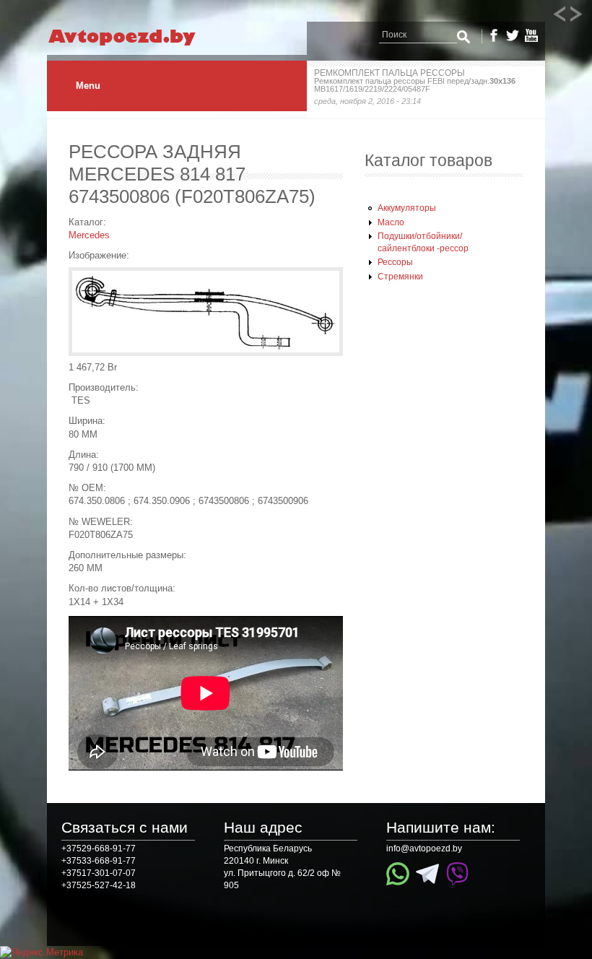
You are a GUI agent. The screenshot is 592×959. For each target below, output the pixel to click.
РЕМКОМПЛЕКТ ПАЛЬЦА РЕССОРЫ (389, 73)
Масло (391, 222)
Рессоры (395, 262)
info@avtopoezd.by (424, 848)
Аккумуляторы (407, 208)
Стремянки (400, 277)
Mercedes (89, 235)
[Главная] (135, 45)
